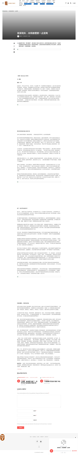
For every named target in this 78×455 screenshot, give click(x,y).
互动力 (20, 2)
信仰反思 (48, 0)
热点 (23, 0)
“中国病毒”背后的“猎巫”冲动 (52, 381)
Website (35, 420)
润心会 (24, 5)
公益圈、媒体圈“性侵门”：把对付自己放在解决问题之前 (29, 382)
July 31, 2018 (23, 384)
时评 (19, 369)
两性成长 (37, 0)
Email (34, 415)
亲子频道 (25, 2)
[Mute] (72, 451)
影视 (53, 0)
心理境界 (32, 0)
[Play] (51, 451)
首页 (20, 0)
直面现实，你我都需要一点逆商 (63, 447)
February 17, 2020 (63, 446)
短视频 (20, 5)
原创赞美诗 (49, 2)
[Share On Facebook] (14, 46)
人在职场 (43, 0)
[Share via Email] (14, 52)
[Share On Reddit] (14, 49)
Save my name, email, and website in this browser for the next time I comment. (35, 424)
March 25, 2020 (47, 383)
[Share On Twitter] (14, 43)
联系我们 (34, 436)
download (23, 380)
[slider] (75, 450)
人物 (27, 0)
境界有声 (42, 436)
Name (34, 410)
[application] (63, 451)
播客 (38, 436)
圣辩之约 (46, 436)
